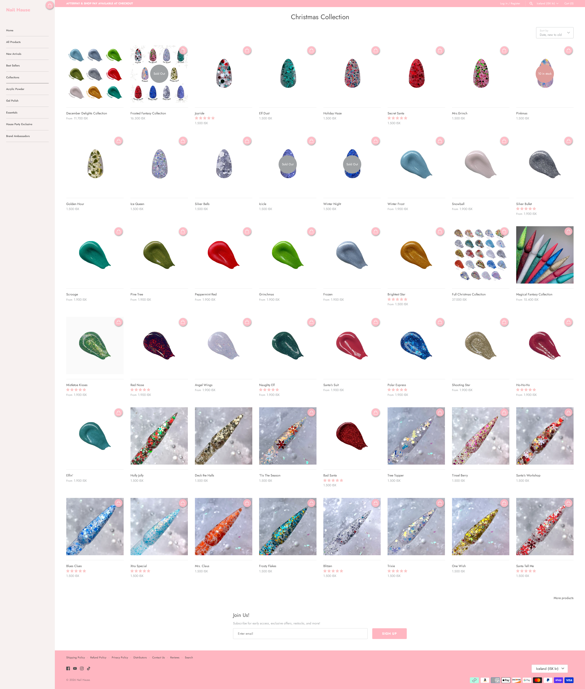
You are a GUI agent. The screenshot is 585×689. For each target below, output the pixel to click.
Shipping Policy (75, 657)
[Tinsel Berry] (480, 436)
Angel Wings (204, 385)
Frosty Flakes (267, 566)
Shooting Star (461, 385)
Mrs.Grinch (459, 113)
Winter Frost (396, 204)
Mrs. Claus (202, 566)
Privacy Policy (120, 657)
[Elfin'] (95, 436)
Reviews (174, 657)
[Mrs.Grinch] (480, 74)
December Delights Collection (86, 113)
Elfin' (69, 475)
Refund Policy (98, 657)
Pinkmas (521, 113)
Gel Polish (12, 101)
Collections (12, 77)
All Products (13, 42)
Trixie (391, 566)
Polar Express (397, 385)
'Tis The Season (269, 475)
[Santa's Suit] (352, 345)
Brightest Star (396, 294)
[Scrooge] (95, 255)
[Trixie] (416, 526)
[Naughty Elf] (287, 345)
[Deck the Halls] (223, 436)
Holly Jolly (137, 475)
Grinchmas (266, 294)
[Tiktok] (88, 668)
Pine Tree (136, 294)
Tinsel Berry (460, 475)
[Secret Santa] (416, 74)
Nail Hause (83, 680)
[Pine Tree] (159, 255)
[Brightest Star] (416, 255)
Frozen (327, 294)
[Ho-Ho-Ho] (545, 345)
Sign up (389, 633)
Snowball (458, 204)
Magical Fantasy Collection (534, 294)
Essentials (11, 112)
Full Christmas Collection (469, 294)
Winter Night (332, 204)
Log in (504, 3)
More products (564, 598)
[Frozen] (352, 255)
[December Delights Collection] (95, 74)
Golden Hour (75, 204)
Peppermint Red (206, 294)
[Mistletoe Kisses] (95, 345)
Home (9, 30)
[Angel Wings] (223, 345)
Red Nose (137, 385)
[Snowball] (480, 164)
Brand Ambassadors (18, 136)
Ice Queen (137, 204)
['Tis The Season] (287, 436)
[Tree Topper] (416, 436)
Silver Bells (202, 204)
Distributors (140, 657)
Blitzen (327, 566)
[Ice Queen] (159, 164)
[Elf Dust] (287, 74)
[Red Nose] (159, 345)
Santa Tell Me (525, 566)
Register (515, 3)
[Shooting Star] (480, 345)
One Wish (459, 566)
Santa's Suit (331, 385)
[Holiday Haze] (352, 74)
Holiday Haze (332, 113)
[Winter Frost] (416, 164)
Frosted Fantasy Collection (148, 113)
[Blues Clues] (95, 526)
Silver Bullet (524, 204)
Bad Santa (330, 475)
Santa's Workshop (528, 475)
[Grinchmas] (287, 255)
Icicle (262, 204)
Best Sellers (13, 65)
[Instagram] (82, 668)
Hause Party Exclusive (19, 124)
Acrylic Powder (15, 89)
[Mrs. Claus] (223, 526)
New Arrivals (13, 54)
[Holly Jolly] (159, 436)
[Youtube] (75, 668)
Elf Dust (264, 113)
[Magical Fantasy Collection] (545, 255)
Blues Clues (74, 566)
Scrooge (72, 294)
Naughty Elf (267, 385)
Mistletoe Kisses (77, 385)
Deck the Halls (204, 475)
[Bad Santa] (352, 436)
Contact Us (158, 657)
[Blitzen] (352, 526)
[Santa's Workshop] (545, 436)
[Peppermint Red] (223, 255)
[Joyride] (223, 74)
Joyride (199, 113)
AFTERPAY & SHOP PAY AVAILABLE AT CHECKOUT (99, 3)
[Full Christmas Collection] (480, 255)
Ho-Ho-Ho (523, 385)
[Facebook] (68, 668)
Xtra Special (138, 566)
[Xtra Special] (159, 526)
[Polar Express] (416, 345)
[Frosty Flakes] (287, 526)
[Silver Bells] (223, 164)
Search (189, 657)
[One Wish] (480, 526)
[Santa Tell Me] (545, 526)
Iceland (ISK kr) (546, 3)
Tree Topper (396, 475)
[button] (205, 118)
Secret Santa (396, 113)
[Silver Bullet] (545, 164)
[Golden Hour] (95, 164)
